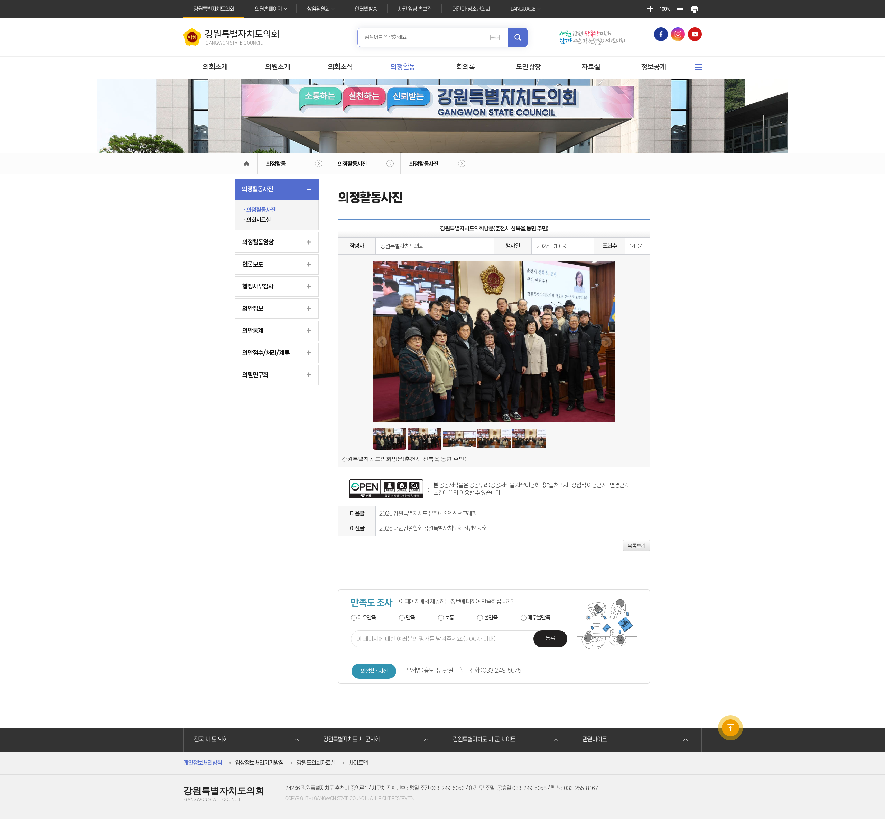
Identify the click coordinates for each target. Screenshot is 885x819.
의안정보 (252, 308)
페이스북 (661, 34)
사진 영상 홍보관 (414, 9)
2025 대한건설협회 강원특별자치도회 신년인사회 (433, 528)
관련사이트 (595, 739)
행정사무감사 (257, 286)
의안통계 (252, 330)
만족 (410, 617)
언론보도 (252, 264)
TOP (730, 727)
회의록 (465, 67)
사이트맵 (358, 763)
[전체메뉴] (698, 67)
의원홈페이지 (268, 9)
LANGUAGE (523, 9)
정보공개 (653, 67)
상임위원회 (318, 9)
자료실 (590, 67)
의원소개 (277, 67)
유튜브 (695, 34)
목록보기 (636, 545)
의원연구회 (255, 375)
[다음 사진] (606, 341)
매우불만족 (539, 617)
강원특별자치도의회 (214, 9)
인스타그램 (678, 34)
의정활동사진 (352, 164)
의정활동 (402, 67)
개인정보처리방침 (202, 763)
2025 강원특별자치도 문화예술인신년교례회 (428, 513)
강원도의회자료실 (316, 763)
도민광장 (528, 67)
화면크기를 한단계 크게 (650, 9)
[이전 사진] (381, 341)
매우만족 (367, 617)
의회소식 (340, 67)
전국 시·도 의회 (210, 739)
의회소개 (215, 67)
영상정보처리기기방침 (259, 763)
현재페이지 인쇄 (694, 9)
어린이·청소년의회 (471, 9)
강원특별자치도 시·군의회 (351, 739)
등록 (550, 638)
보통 (449, 617)
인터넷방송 (366, 9)
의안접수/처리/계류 (265, 353)
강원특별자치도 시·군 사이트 (484, 739)
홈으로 (246, 163)
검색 (518, 37)
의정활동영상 (257, 242)
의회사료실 (258, 220)
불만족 (490, 617)
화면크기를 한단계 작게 (679, 9)
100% (664, 9)
